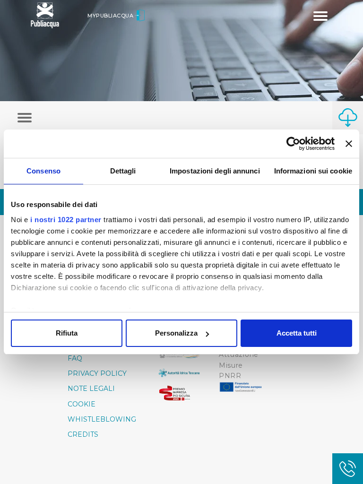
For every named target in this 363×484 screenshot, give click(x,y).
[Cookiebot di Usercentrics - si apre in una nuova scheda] (293, 144)
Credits (83, 434)
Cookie (81, 404)
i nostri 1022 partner (66, 220)
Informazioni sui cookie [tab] (313, 171)
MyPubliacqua (111, 15)
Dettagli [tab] (123, 171)
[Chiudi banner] (349, 143)
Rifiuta (67, 333)
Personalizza (176, 333)
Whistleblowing (102, 419)
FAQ (75, 358)
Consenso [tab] (43, 171)
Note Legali (91, 388)
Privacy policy (97, 373)
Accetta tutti (297, 333)
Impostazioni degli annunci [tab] (215, 171)
